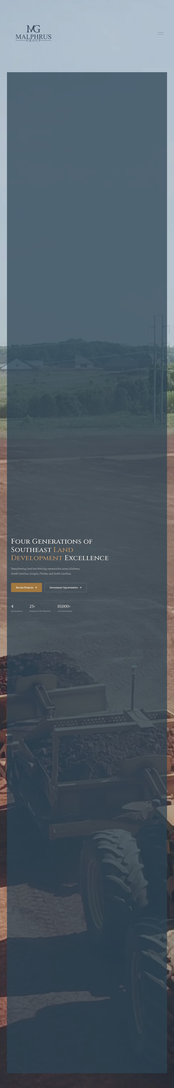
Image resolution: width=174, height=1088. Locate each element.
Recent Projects (24, 587)
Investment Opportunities (64, 587)
